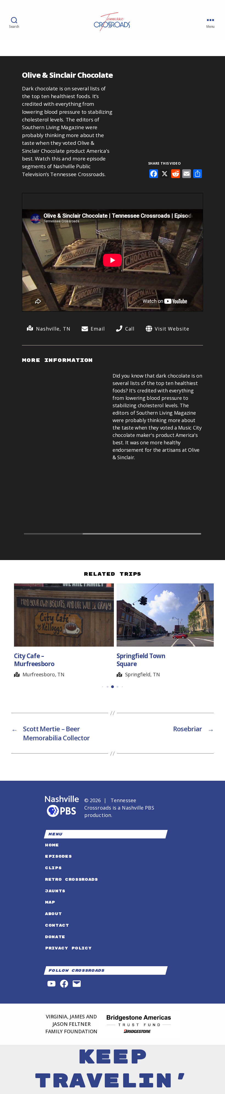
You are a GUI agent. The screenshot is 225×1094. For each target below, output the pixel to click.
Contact (57, 925)
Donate (55, 937)
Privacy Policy (68, 948)
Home (52, 845)
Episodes (58, 856)
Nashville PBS (138, 807)
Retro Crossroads (71, 879)
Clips (53, 868)
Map (50, 902)
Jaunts (55, 891)
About (53, 914)
